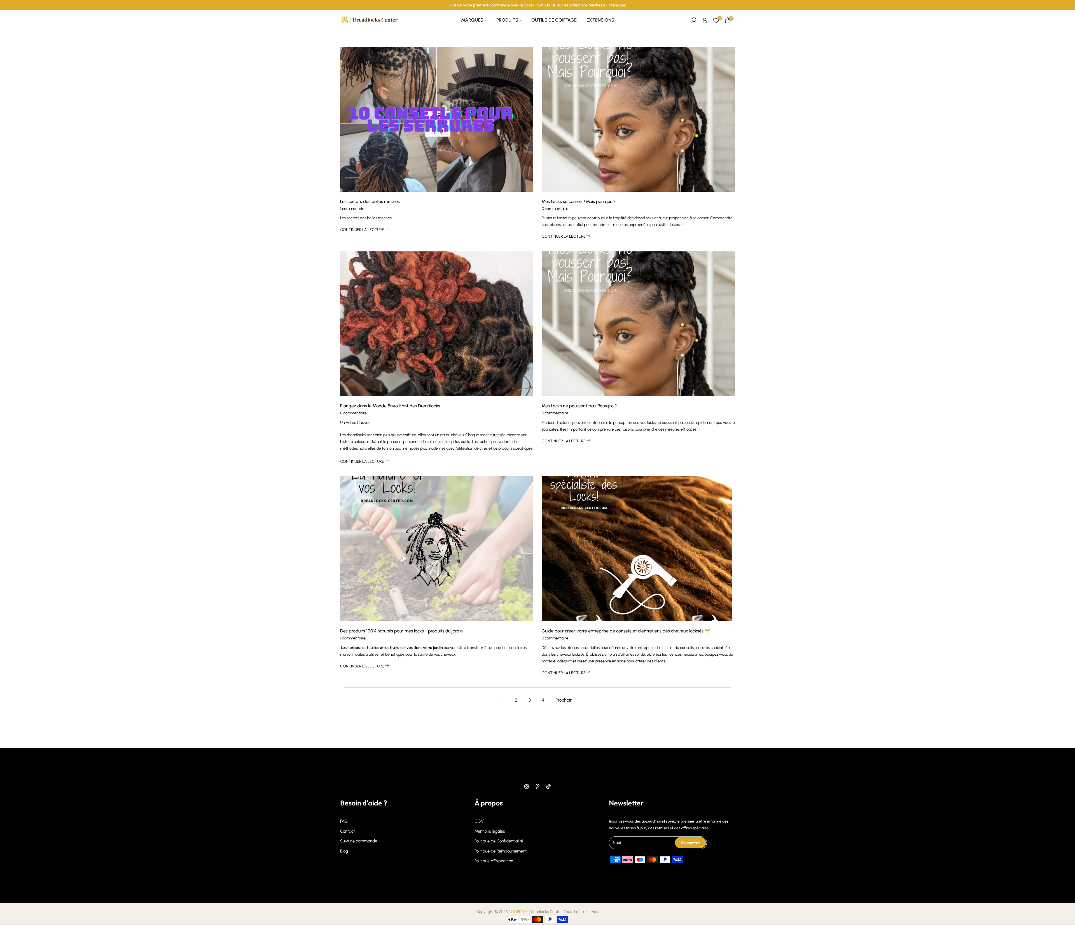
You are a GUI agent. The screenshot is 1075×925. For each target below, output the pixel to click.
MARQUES (472, 20)
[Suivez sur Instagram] (526, 786)
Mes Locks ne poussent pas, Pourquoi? (579, 405)
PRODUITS (507, 20)
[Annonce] (537, 5)
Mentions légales (490, 831)
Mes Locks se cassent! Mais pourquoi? (579, 201)
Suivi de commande (358, 841)
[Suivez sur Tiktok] (548, 786)
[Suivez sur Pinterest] (537, 786)
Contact (347, 831)
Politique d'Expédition (494, 860)
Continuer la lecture (362, 229)
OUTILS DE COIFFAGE (554, 20)
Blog (344, 851)
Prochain (564, 700)
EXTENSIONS (600, 20)
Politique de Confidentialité (499, 841)
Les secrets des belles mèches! (370, 201)
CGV (479, 821)
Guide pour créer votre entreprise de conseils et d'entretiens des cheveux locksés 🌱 (626, 631)
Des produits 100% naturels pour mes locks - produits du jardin (401, 631)
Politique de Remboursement (501, 851)
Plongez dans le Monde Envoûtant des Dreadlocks (390, 405)
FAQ (344, 821)
